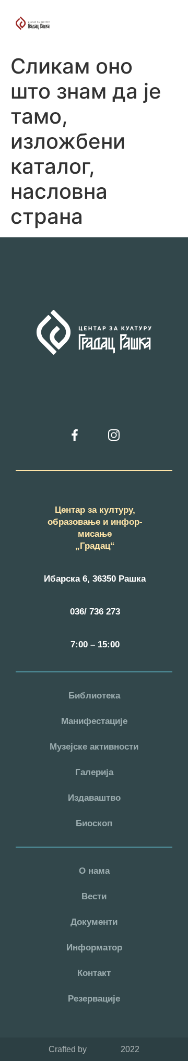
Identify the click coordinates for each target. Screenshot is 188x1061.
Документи (94, 922)
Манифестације (94, 721)
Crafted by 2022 (94, 1049)
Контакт (94, 973)
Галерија (94, 772)
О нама (94, 871)
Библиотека (94, 696)
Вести (94, 896)
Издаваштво (94, 798)
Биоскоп (94, 823)
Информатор (94, 948)
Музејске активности (94, 747)
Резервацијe (94, 999)
